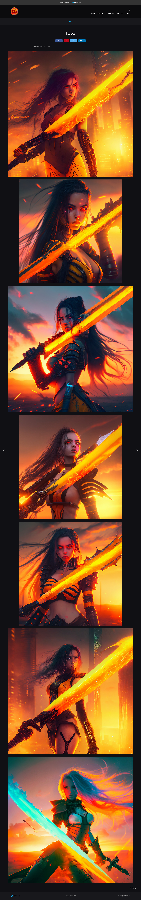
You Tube (120, 13)
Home (93, 13)
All (70, 22)
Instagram (110, 13)
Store (128, 13)
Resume (100, 13)
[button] (133, 888)
